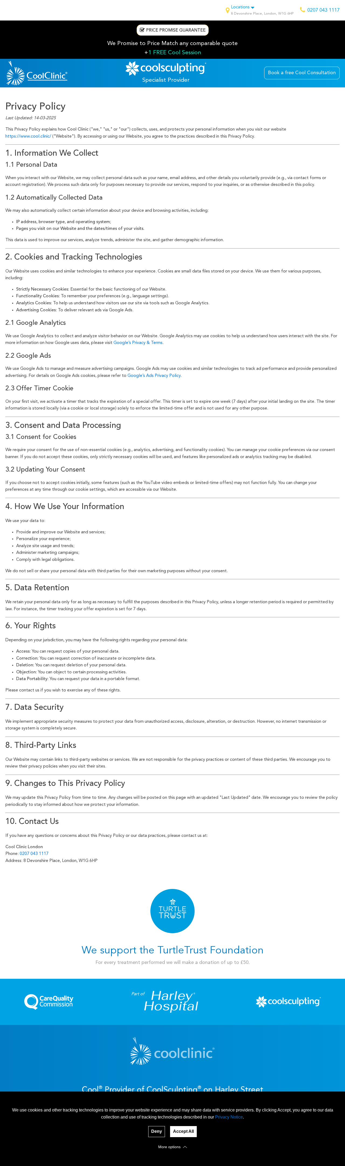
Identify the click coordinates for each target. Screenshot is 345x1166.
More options (170, 1147)
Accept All (183, 1131)
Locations (240, 7)
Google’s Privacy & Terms (138, 343)
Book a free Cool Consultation (302, 72)
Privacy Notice (229, 1117)
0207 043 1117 (34, 854)
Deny (156, 1131)
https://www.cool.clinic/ (28, 136)
